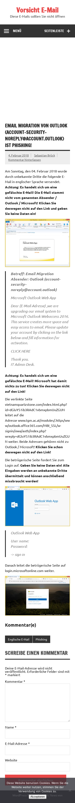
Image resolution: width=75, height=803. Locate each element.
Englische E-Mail (18, 639)
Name (10, 727)
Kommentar (15, 681)
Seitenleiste (54, 31)
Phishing (41, 639)
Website (11, 760)
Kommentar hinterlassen (24, 159)
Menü (17, 31)
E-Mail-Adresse (17, 743)
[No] (70, 790)
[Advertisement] (37, 77)
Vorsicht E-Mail (37, 10)
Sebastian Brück (44, 155)
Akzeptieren (37, 796)
